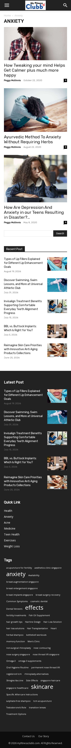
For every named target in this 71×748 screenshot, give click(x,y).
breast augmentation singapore (22, 581)
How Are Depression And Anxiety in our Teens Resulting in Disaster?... (34, 212)
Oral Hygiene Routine (17, 667)
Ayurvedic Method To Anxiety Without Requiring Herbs (32, 139)
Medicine (9, 528)
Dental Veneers (14, 608)
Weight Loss (12, 546)
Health (8, 511)
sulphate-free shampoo (18, 701)
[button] (65, 5)
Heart (54, 628)
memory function (15, 641)
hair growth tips (14, 622)
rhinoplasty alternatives (36, 674)
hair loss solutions (15, 628)
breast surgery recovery (48, 594)
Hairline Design (33, 622)
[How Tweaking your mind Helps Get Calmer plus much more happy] (35, 43)
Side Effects (32, 680)
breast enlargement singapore (22, 588)
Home (7, 15)
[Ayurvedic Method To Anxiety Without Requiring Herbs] (35, 110)
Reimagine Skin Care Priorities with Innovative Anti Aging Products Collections (23, 349)
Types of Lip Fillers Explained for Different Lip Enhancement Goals (23, 263)
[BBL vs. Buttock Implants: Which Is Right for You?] (57, 331)
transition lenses (37, 707)
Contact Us (28, 736)
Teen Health (12, 534)
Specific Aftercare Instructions (22, 694)
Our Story (43, 736)
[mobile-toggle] (6, 5)
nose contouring (42, 648)
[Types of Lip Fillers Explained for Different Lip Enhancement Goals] (57, 264)
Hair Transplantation (37, 628)
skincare (42, 687)
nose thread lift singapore (46, 654)
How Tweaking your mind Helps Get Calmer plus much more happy (34, 70)
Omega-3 (11, 661)
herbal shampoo (14, 635)
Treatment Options (16, 714)
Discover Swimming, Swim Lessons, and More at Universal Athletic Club (23, 284)
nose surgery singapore (18, 654)
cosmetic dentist (39, 601)
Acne (7, 522)
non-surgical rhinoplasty (18, 648)
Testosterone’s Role (16, 707)
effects (34, 608)
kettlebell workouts (36, 635)
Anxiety (8, 516)
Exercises (10, 540)
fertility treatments (16, 615)
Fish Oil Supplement (39, 615)
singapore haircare (50, 680)
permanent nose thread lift (45, 667)
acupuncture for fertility (19, 567)
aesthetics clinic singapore (48, 567)
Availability (33, 575)
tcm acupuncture (42, 701)
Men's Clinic (34, 641)
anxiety (16, 574)
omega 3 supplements (29, 661)
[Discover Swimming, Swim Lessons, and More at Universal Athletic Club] (57, 285)
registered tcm (14, 674)
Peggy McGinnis (12, 80)
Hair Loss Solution (52, 622)
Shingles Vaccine (14, 680)
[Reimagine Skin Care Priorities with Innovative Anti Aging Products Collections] (57, 350)
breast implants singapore (19, 594)
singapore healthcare (17, 688)
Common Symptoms (17, 601)
